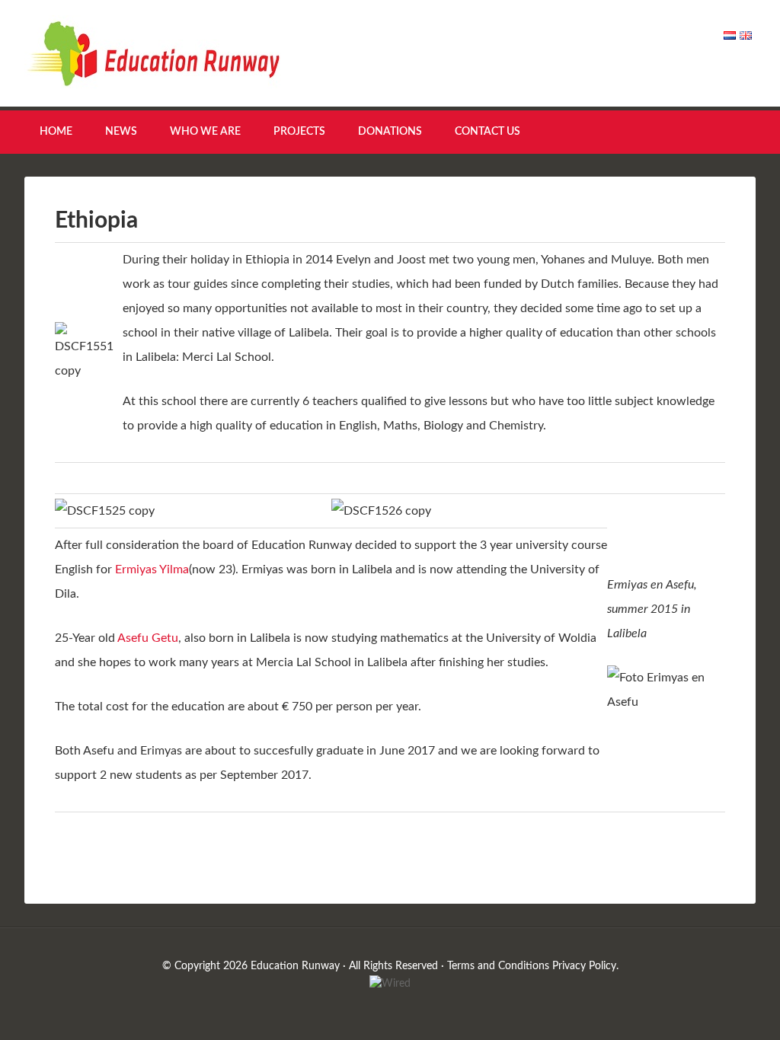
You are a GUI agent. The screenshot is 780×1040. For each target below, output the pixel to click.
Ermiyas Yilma (152, 569)
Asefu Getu (147, 638)
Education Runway (153, 53)
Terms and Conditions (498, 966)
